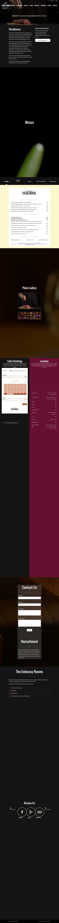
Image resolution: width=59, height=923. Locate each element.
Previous (1, 12)
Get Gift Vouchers (42, 40)
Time (4, 639)
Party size (4, 617)
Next (58, 12)
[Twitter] (57, 1)
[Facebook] (55, 1)
